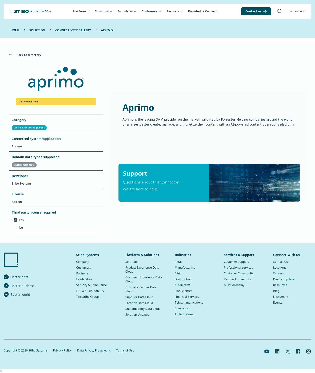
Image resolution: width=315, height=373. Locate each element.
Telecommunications (189, 302)
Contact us (253, 11)
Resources (280, 285)
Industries (125, 11)
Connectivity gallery (73, 30)
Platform (79, 11)
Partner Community (237, 279)
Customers (150, 11)
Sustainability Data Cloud (142, 309)
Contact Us (280, 262)
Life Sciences (183, 291)
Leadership (84, 279)
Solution (37, 30)
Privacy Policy (62, 350)
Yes (21, 220)
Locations (279, 267)
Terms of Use (125, 350)
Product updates (284, 279)
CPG (177, 273)
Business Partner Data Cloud (141, 289)
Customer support (236, 262)
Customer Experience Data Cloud (143, 279)
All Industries (184, 314)
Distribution (183, 279)
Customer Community (239, 273)
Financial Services (187, 297)
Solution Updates (137, 315)
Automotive (182, 285)
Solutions (102, 11)
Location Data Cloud (139, 303)
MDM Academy (234, 285)
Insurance (181, 308)
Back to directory (29, 55)
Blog (276, 291)
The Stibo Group (87, 297)
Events (277, 302)
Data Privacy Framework (93, 350)
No (21, 228)
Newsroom (280, 297)
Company (82, 262)
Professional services (238, 267)
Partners (172, 11)
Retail (179, 262)
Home (15, 30)
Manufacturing (185, 267)
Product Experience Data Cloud (142, 269)
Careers (278, 273)
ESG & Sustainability (90, 291)
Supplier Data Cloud (139, 297)
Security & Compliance (91, 285)
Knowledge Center (201, 11)
